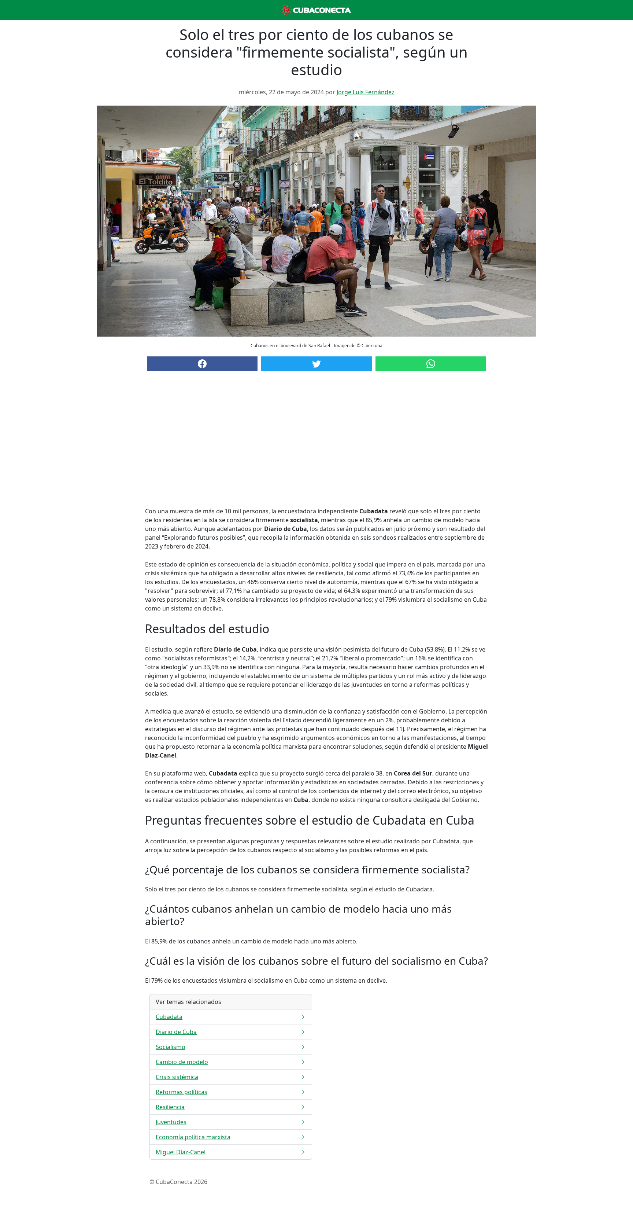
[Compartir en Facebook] (202, 363)
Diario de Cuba (176, 1032)
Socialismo (170, 1047)
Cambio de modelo (182, 1062)
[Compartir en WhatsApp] (430, 363)
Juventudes (171, 1122)
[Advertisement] (316, 446)
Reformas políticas (181, 1092)
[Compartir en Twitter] (316, 363)
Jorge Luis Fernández (366, 92)
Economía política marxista (193, 1137)
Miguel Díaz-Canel (181, 1152)
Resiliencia (170, 1107)
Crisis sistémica (177, 1077)
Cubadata (169, 1017)
